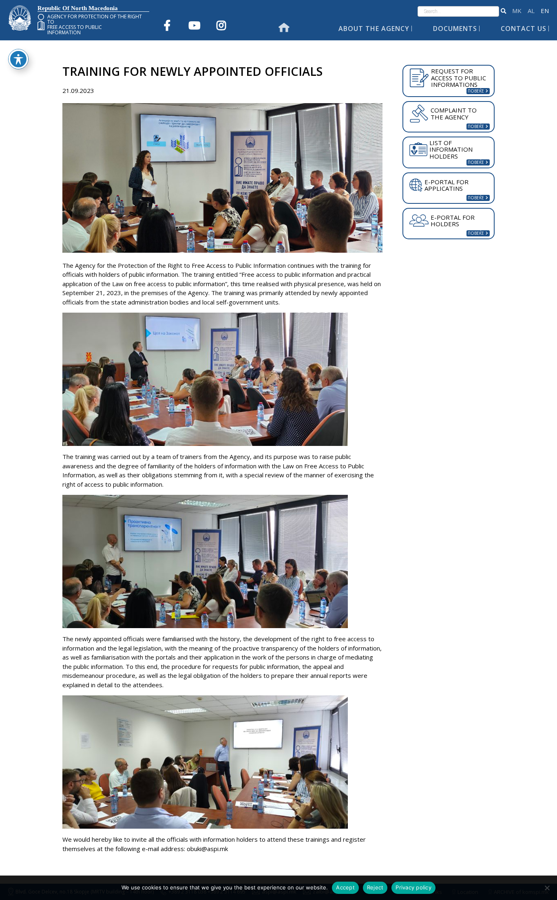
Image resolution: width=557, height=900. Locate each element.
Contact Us (523, 28)
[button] (503, 11)
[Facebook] (167, 25)
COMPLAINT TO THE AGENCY (454, 113)
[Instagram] (221, 25)
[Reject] (547, 888)
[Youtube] (194, 25)
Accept (345, 887)
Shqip (531, 10)
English (545, 10)
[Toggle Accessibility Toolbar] (18, 59)
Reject (375, 887)
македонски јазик (517, 10)
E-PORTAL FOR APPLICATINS (446, 185)
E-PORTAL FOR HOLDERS (453, 220)
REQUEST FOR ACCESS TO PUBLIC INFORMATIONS (458, 77)
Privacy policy (413, 887)
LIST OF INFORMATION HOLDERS (451, 149)
